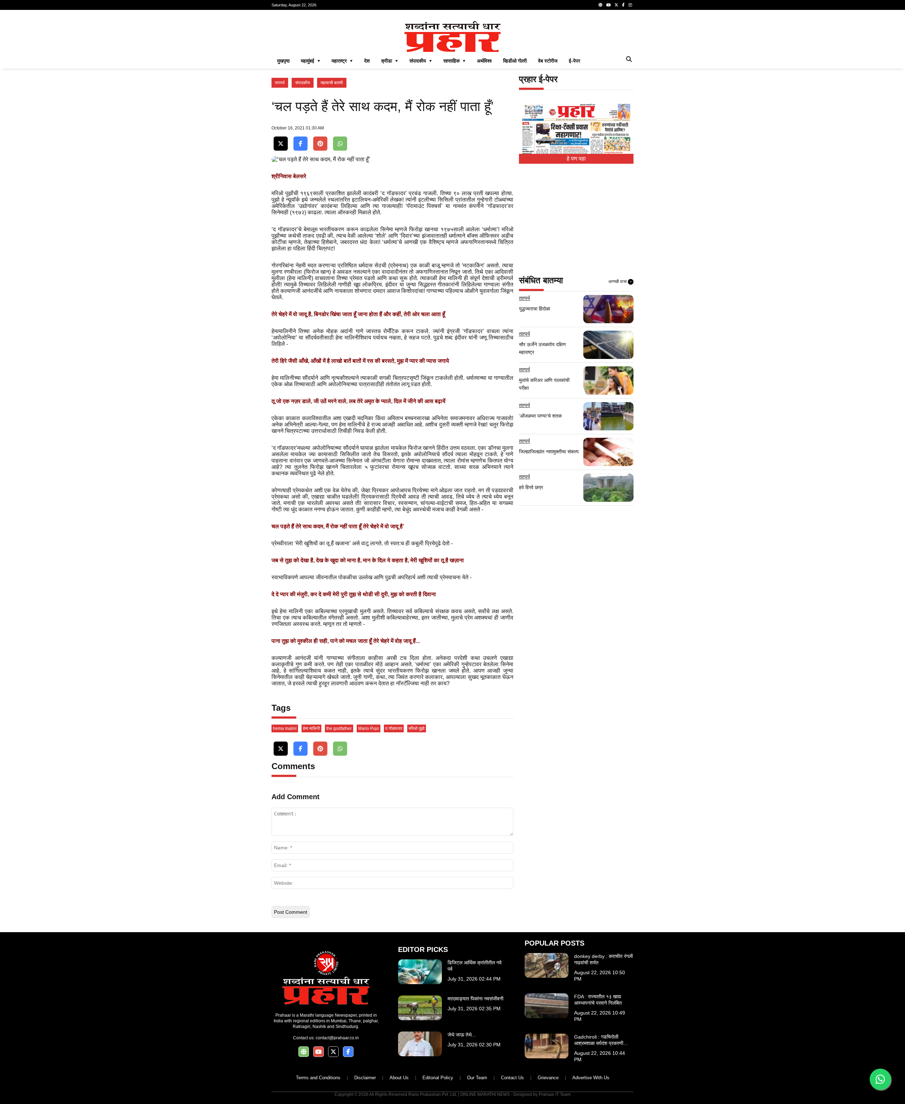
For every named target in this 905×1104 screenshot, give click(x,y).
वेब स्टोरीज (547, 61)
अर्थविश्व (484, 61)
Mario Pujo (368, 728)
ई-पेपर (574, 61)
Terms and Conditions (318, 1077)
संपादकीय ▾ (420, 61)
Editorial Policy (437, 1077)
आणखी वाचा (620, 281)
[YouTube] (608, 5)
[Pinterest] (320, 144)
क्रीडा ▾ (389, 61)
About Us (399, 1077)
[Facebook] (623, 5)
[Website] (600, 5)
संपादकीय (302, 82)
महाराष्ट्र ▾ (342, 61)
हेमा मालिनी (311, 728)
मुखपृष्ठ (283, 61)
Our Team (477, 1077)
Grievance (548, 1077)
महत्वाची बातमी (332, 82)
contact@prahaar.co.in (337, 1037)
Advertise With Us (590, 1077)
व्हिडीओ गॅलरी (515, 61)
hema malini (285, 728)
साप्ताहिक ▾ (454, 61)
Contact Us (512, 1077)
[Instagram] (630, 5)
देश (367, 61)
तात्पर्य (280, 82)
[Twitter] (616, 5)
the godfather (339, 728)
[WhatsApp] (340, 144)
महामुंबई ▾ (310, 61)
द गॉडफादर (393, 728)
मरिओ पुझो (417, 728)
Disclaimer (365, 1077)
